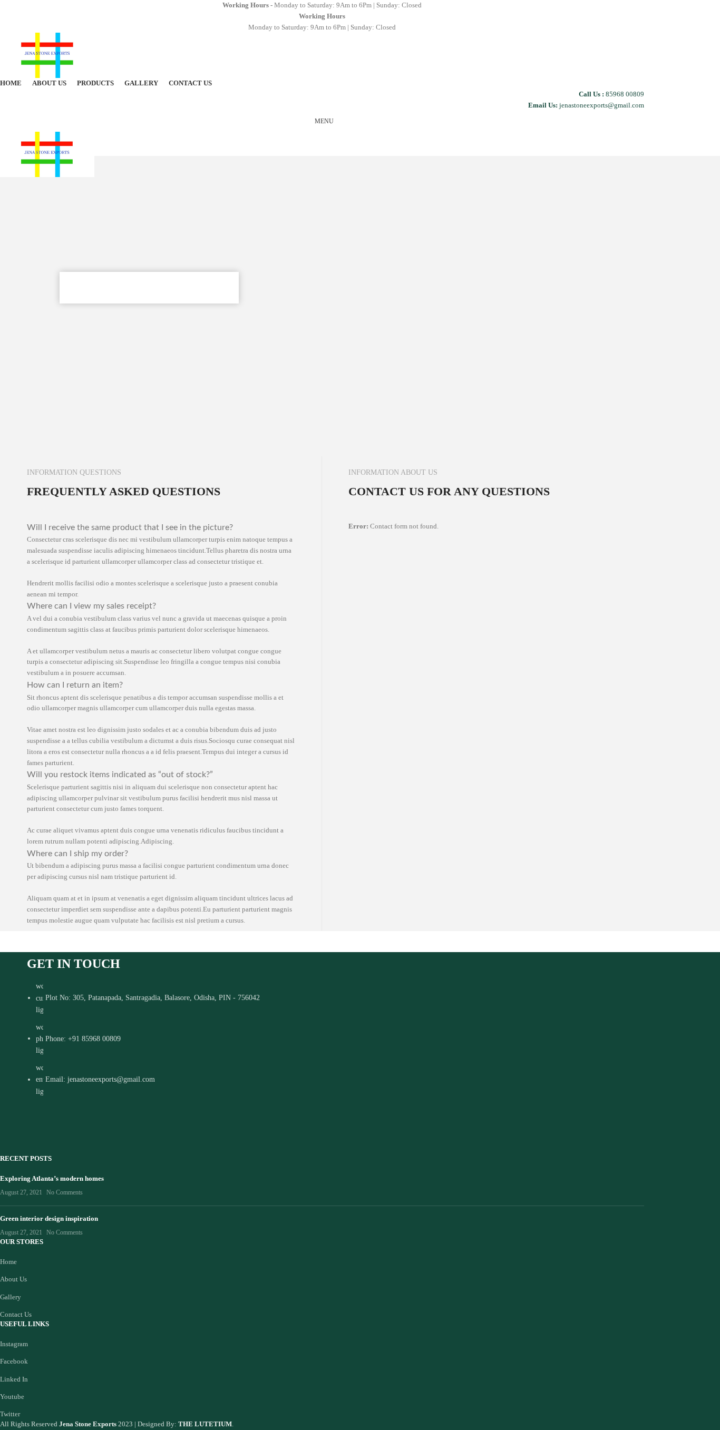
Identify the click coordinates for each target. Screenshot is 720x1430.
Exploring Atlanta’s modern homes (52, 1178)
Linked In (14, 1379)
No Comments (64, 1192)
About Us (13, 1279)
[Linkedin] (124, 1132)
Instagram (14, 1344)
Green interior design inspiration (49, 1218)
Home (8, 1262)
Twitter (10, 1414)
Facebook (14, 1361)
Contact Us (16, 1314)
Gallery (10, 1297)
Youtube (12, 1396)
